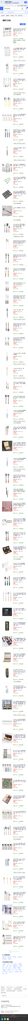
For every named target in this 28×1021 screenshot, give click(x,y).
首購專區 (7, 15)
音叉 (3, 973)
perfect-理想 (4, 971)
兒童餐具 (9, 959)
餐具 (16, 15)
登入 (19, 5)
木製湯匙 (4, 969)
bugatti (21, 971)
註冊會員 (21, 5)
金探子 (3, 966)
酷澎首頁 (3, 15)
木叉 (3, 968)
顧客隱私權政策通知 (17, 988)
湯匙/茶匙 (4, 957)
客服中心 (25, 5)
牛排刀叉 (20, 966)
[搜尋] (25, 12)
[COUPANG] (5, 1002)
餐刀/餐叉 (14, 957)
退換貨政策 (3, 988)
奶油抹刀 (4, 964)
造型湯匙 (20, 964)
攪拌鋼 (14, 968)
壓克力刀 (15, 964)
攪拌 (10, 966)
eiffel (6, 973)
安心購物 (25, 988)
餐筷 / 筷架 (9, 957)
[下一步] (21, 952)
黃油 (6, 968)
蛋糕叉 (20, 969)
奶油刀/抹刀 (20, 957)
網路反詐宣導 (3, 992)
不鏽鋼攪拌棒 (14, 966)
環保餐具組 (4, 959)
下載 (26, 2)
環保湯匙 (18, 968)
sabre (8, 964)
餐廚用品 (12, 15)
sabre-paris (10, 971)
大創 (7, 966)
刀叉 (12, 969)
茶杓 (11, 964)
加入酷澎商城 (19, 990)
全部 (2, 12)
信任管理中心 (9, 988)
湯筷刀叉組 (20, 15)
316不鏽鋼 (16, 971)
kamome (10, 968)
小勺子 (16, 969)
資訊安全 (2, 990)
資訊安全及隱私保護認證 (10, 990)
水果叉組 (8, 969)
